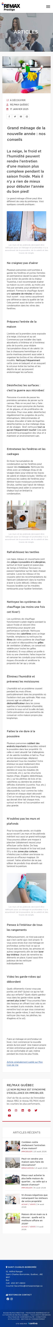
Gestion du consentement (33, 1319)
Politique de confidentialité (21, 1317)
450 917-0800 (18, 1283)
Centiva (32, 1323)
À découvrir (17, 100)
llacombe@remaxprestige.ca (28, 1286)
